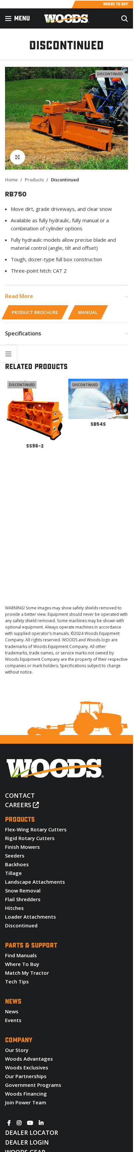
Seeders (14, 855)
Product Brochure (35, 312)
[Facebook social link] (9, 1123)
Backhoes (17, 864)
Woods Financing (26, 1093)
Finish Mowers (22, 846)
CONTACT (20, 795)
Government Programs (33, 1084)
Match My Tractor (27, 972)
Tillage (13, 873)
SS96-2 (35, 446)
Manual (88, 312)
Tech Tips (17, 981)
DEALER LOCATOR (31, 1132)
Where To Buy (22, 964)
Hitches (14, 908)
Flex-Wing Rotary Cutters (36, 829)
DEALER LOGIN (27, 1142)
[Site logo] (67, 17)
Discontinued (65, 180)
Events (13, 1020)
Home (11, 180)
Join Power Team (25, 1102)
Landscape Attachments (35, 881)
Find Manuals (21, 955)
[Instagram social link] (18, 1123)
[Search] (124, 18)
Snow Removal (23, 890)
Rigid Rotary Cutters (30, 838)
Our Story (16, 1050)
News (11, 1011)
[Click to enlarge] (17, 157)
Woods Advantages (29, 1058)
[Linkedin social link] (41, 1123)
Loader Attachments (30, 916)
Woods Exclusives (26, 1067)
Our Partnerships (26, 1076)
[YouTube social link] (30, 1123)
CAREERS (19, 805)
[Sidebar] (8, 353)
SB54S (98, 424)
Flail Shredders (23, 899)
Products (34, 180)
